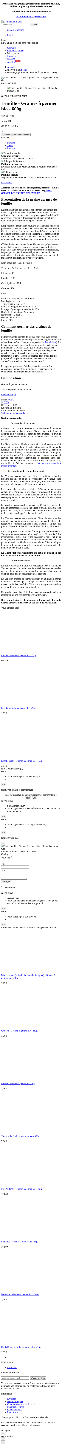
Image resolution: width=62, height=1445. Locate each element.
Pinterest (11, 148)
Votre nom (6, 857)
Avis (4, 870)
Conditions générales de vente (21, 1404)
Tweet (10, 145)
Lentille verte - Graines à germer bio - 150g (21, 761)
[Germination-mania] (11, 21)
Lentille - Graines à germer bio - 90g (18, 708)
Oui (34, 798)
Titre (4, 864)
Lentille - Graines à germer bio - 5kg (18, 655)
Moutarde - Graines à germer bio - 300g (20, 1294)
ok (44, 1378)
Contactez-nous (14, 1409)
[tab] (31, 182)
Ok (3, 784)
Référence (6, 405)
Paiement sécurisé (15, 1407)
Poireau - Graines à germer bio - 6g (18, 1083)
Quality (4, 854)
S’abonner (35, 1378)
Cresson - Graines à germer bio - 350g (19, 1030)
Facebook (12, 1367)
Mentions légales (15, 1401)
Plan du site (12, 1412)
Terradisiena (50, 342)
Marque (5, 399)
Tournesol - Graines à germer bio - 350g (20, 1136)
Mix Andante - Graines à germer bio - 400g (21, 1189)
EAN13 (5, 410)
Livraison (11, 1399)
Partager (5, 137)
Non (28, 798)
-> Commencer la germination (31, 16)
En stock (5, 407)
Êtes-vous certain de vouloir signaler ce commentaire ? (31, 795)
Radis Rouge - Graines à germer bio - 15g (21, 1347)
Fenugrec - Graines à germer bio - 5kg (19, 1241)
